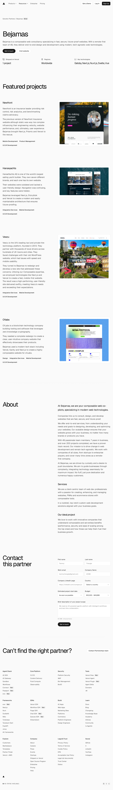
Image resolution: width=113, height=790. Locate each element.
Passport (8, 691)
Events (32, 752)
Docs (87, 704)
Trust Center (62, 761)
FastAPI (5, 726)
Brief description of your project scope (71, 602)
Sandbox (6, 681)
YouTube (88, 752)
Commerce (62, 717)
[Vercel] (4, 3)
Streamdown (34, 720)
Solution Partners (9, 19)
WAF (59, 678)
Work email (62, 570)
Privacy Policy (63, 743)
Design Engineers (64, 723)
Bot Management (64, 681)
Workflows (6, 684)
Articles (88, 720)
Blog (87, 707)
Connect (8, 688)
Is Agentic (88, 726)
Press (32, 749)
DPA (59, 752)
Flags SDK (34, 711)
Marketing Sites (63, 711)
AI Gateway (7, 678)
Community (89, 723)
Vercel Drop (91, 675)
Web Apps (61, 707)
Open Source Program (38, 761)
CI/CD (32, 675)
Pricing (32, 767)
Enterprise (33, 764)
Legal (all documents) (65, 758)
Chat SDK (35, 714)
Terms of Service (64, 746)
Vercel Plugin (92, 681)
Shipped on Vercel (36, 758)
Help (32, 771)
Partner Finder (8, 752)
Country (88, 581)
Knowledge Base (91, 714)
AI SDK (5, 675)
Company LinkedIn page (66, 581)
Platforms (61, 714)
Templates (6, 749)
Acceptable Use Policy (66, 755)
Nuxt (4, 711)
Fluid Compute (35, 681)
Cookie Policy (63, 749)
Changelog (89, 711)
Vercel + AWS (7, 755)
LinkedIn (88, 749)
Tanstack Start (8, 723)
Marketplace (7, 746)
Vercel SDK (34, 704)
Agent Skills (89, 684)
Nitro (4, 717)
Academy (88, 717)
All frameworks (8, 732)
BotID (60, 684)
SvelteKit (6, 714)
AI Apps (60, 704)
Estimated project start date (67, 591)
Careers (33, 746)
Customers (6, 743)
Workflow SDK (37, 707)
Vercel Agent (89, 678)
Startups (33, 755)
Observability (35, 684)
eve (6, 694)
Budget (87, 591)
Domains (88, 688)
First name (61, 559)
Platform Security (64, 675)
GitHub (87, 743)
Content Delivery (36, 678)
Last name (88, 559)
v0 (86, 691)
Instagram (88, 755)
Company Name (90, 570)
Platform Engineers (64, 720)
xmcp (5, 729)
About (32, 743)
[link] (86, 3)
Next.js (5, 707)
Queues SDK (36, 717)
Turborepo (6, 720)
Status (60, 764)
